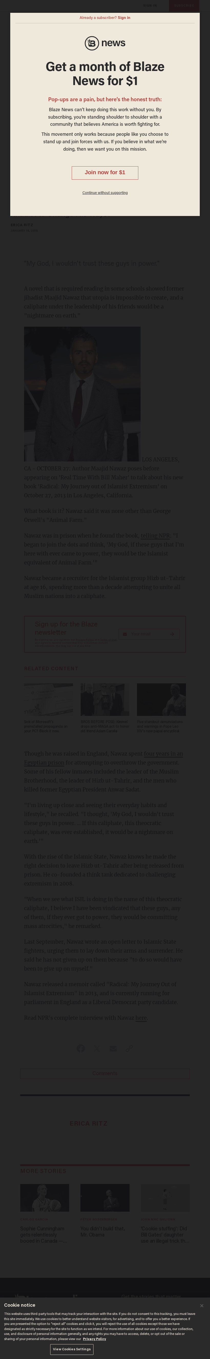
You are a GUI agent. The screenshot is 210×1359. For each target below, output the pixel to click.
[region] (105, 1328)
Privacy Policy (94, 1339)
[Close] (201, 1305)
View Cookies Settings (72, 1349)
